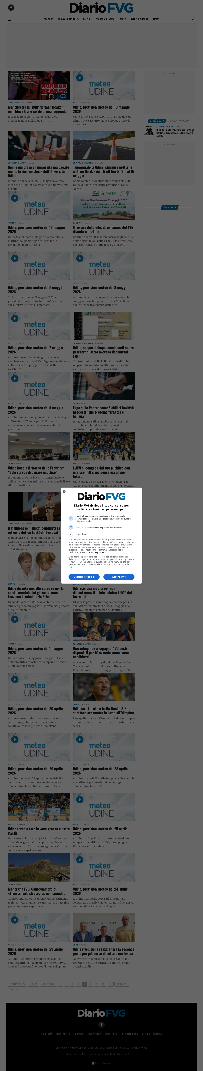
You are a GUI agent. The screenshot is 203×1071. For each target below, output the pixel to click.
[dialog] (101, 536)
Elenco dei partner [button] (96, 552)
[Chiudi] (64, 491)
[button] (101, 534)
